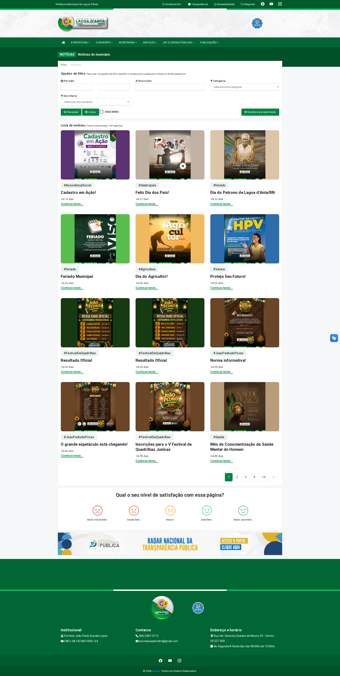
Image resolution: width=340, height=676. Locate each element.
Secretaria (70, 95)
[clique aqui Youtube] (170, 660)
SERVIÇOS (149, 42)
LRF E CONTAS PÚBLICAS (178, 42)
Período (68, 80)
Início (64, 64)
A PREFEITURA (79, 42)
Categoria (218, 80)
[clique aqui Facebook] (160, 660)
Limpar (91, 112)
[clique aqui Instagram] (179, 660)
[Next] (273, 477)
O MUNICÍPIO (103, 42)
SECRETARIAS (127, 42)
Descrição (145, 80)
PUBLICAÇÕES (208, 42)
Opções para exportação (261, 112)
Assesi (156, 670)
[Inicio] (63, 42)
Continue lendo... (72, 203)
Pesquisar (72, 112)
